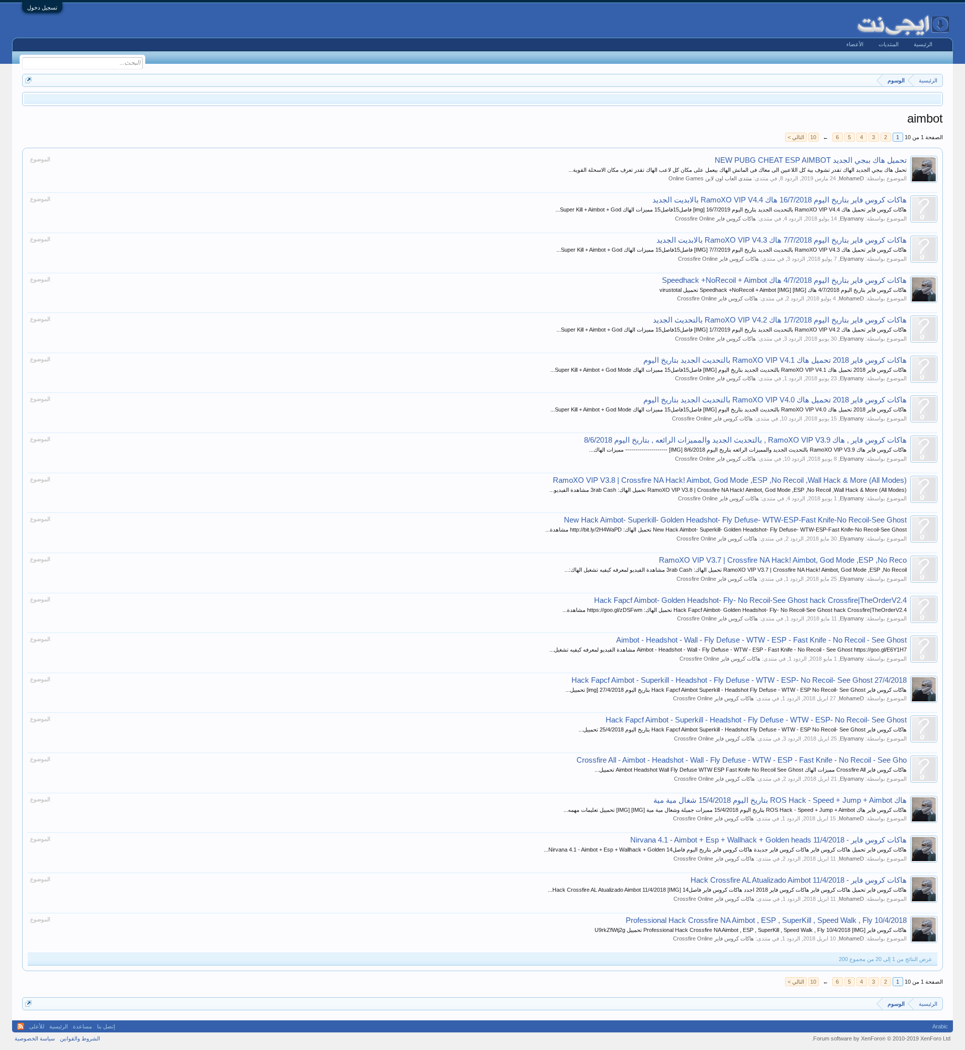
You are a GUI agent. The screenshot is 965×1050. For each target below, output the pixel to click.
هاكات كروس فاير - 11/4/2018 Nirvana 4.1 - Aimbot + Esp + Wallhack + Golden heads (768, 840)
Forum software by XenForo (881, 1038)
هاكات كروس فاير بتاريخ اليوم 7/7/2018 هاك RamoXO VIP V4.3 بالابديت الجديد (781, 240)
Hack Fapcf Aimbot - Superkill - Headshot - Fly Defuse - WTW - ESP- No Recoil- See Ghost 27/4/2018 (739, 680)
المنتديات (889, 44)
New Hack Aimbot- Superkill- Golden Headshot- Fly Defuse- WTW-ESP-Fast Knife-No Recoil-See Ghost (735, 520)
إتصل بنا (106, 1026)
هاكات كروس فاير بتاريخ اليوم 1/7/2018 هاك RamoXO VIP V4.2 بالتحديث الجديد (780, 320)
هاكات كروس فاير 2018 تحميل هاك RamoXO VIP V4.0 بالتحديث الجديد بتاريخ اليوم (775, 400)
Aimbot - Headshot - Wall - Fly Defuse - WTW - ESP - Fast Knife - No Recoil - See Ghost (761, 640)
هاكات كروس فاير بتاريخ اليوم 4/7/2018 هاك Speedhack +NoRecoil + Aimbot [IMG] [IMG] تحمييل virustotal (783, 290)
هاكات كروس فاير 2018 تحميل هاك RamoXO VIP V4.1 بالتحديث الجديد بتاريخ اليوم (775, 360)
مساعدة (82, 1026)
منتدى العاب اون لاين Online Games (710, 178)
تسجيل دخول (42, 8)
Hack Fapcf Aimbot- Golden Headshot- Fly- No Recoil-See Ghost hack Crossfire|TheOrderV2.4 (750, 600)
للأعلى (36, 1026)
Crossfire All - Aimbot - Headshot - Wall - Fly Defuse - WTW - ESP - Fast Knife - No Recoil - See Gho (741, 760)
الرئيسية (923, 44)
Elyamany (852, 219)
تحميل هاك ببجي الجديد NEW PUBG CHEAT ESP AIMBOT (811, 160)
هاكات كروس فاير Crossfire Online (715, 219)
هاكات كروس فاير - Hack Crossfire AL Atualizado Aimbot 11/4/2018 (799, 880)
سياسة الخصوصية (35, 1038)
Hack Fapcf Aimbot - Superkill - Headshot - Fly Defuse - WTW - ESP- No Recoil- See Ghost (756, 720)
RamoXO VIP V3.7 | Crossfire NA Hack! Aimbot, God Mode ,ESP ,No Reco (783, 560)
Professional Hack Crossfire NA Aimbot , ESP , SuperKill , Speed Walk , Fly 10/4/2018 (766, 920)
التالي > (796, 137)
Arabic (940, 1026)
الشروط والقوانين (80, 1038)
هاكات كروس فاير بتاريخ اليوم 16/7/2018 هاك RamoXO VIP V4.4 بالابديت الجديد (779, 200)
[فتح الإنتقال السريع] (28, 80)
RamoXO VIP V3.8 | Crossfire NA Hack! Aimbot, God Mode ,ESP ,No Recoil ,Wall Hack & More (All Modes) (730, 480)
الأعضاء (854, 44)
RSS (20, 1026)
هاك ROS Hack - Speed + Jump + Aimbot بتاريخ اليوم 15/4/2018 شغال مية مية (780, 800)
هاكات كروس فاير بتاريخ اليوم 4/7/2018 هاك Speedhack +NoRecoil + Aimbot (784, 280)
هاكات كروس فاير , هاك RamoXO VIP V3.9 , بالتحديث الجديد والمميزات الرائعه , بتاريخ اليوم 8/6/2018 (745, 440)
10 (813, 137)
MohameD (851, 178)
